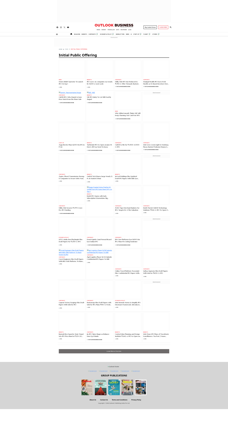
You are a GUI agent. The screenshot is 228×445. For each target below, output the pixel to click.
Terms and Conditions (119, 373)
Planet (145, 34)
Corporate (92, 34)
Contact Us (104, 373)
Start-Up (136, 34)
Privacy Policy (136, 373)
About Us (93, 373)
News (127, 34)
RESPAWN (124, 30)
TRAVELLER (111, 30)
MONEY (104, 30)
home (60, 49)
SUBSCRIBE (163, 27)
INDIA (98, 30)
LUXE (129, 30)
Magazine (77, 34)
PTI (61, 87)
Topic (66, 49)
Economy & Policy (106, 34)
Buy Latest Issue (150, 27)
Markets (84, 34)
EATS (117, 30)
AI (131, 34)
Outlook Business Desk (123, 70)
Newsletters (120, 34)
